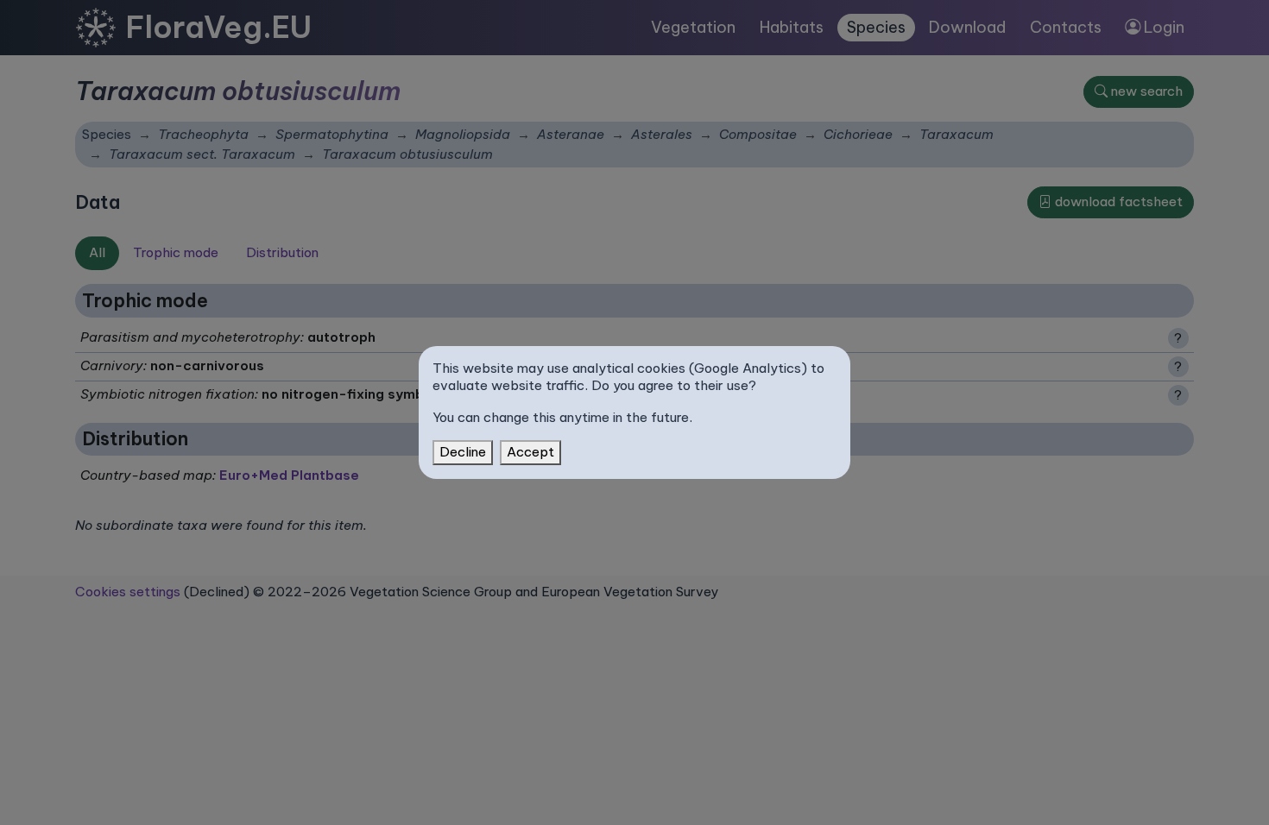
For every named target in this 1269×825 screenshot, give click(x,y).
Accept (530, 452)
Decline (462, 452)
